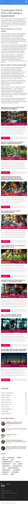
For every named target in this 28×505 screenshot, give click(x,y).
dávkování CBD (6, 463)
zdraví (20, 463)
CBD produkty (6, 466)
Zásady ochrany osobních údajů (9, 493)
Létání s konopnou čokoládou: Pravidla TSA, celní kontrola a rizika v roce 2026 (16, 441)
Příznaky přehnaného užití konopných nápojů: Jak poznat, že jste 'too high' (16, 447)
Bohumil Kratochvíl (6, 227)
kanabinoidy (11, 457)
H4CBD (12, 474)
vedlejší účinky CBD (13, 468)
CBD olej (18, 461)
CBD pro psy (5, 472)
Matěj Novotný (5, 158)
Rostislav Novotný (6, 262)
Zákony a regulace (14, 400)
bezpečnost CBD (17, 466)
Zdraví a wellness (14, 395)
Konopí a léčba (14, 397)
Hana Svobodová (6, 124)
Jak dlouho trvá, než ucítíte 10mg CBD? (16, 429)
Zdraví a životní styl (14, 402)
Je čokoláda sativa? (11, 434)
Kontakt (3, 497)
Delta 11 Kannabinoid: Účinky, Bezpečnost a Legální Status (11, 315)
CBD (3, 457)
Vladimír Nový (5, 296)
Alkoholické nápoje (14, 409)
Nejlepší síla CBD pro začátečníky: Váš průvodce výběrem (13, 108)
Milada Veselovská (6, 365)
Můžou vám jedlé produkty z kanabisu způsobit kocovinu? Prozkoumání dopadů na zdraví (12, 178)
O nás (2, 488)
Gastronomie (14, 411)
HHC (12, 459)
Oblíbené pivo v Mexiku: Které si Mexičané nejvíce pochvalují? (14, 423)
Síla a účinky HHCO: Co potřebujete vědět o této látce (13, 246)
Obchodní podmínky (6, 491)
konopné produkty (7, 461)
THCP (3, 468)
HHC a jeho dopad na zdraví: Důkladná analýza (11, 211)
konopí (19, 457)
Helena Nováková (6, 331)
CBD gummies (16, 470)
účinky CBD (5, 459)
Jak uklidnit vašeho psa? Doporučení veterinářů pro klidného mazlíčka (14, 350)
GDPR (2, 495)
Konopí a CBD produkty (14, 393)
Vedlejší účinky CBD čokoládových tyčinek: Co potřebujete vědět (13, 281)
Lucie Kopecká (5, 194)
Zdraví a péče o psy (14, 404)
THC (14, 463)
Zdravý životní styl (14, 413)
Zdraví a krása (14, 406)
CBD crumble (15, 472)
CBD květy (5, 474)
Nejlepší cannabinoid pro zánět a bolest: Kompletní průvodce (13, 143)
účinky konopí (6, 470)
